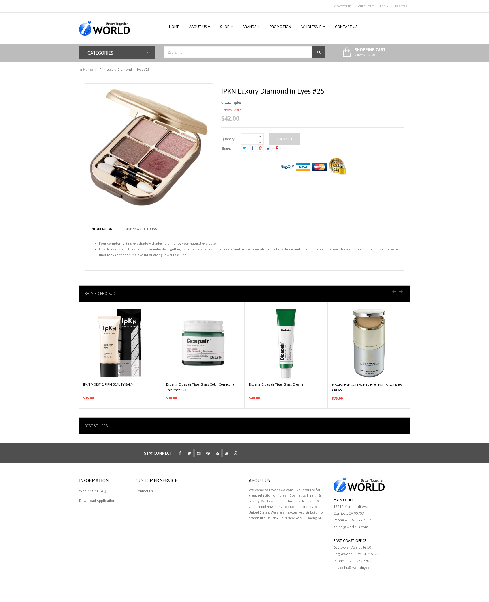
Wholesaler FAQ (92, 491)
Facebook (252, 148)
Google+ (260, 148)
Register (401, 6)
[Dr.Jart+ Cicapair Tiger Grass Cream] (286, 343)
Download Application (97, 501)
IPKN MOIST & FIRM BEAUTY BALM (108, 384)
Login (384, 6)
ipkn (237, 103)
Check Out (366, 6)
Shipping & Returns (141, 229)
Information (101, 229)
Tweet (244, 148)
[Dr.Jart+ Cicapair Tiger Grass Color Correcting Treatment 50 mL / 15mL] (203, 343)
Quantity (228, 139)
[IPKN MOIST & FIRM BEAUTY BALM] (120, 343)
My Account (342, 6)
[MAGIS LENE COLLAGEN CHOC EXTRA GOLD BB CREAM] (369, 343)
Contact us (144, 491)
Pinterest (277, 148)
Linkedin (269, 148)
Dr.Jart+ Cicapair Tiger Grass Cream (276, 384)
